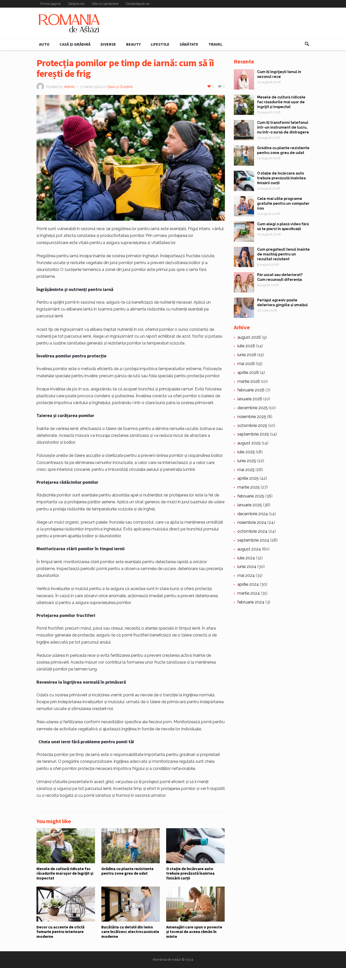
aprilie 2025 (248, 478)
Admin (69, 87)
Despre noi (76, 4)
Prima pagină (50, 4)
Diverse (108, 44)
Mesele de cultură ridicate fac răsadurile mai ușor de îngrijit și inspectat (64, 873)
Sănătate (189, 44)
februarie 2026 (250, 390)
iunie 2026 (246, 354)
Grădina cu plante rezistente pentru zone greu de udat (127, 871)
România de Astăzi (167, 959)
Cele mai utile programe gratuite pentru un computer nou (283, 203)
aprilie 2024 (248, 584)
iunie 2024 (246, 566)
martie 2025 (248, 487)
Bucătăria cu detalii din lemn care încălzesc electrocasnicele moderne (130, 931)
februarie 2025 (250, 496)
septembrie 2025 (253, 434)
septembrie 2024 (253, 540)
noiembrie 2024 (251, 522)
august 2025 (249, 443)
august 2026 (249, 337)
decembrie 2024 (252, 513)
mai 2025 (246, 469)
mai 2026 (246, 363)
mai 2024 (246, 575)
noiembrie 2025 (251, 416)
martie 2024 (248, 593)
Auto (44, 44)
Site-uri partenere (105, 4)
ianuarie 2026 (249, 398)
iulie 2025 (246, 452)
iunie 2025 (246, 460)
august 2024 (249, 549)
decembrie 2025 (252, 407)
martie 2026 (248, 381)
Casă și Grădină (75, 44)
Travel (215, 44)
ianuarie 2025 (249, 505)
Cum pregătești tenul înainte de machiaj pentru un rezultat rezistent (283, 254)
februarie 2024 (250, 602)
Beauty (133, 44)
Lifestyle (160, 44)
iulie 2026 (246, 345)
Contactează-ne (137, 4)
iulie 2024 (246, 558)
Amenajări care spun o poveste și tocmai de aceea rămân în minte (194, 931)
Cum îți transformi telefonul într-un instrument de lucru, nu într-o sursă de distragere (283, 127)
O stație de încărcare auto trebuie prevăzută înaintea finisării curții (190, 873)
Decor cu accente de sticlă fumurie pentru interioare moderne (60, 931)
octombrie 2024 (252, 531)
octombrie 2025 (252, 425)
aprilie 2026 (248, 372)
